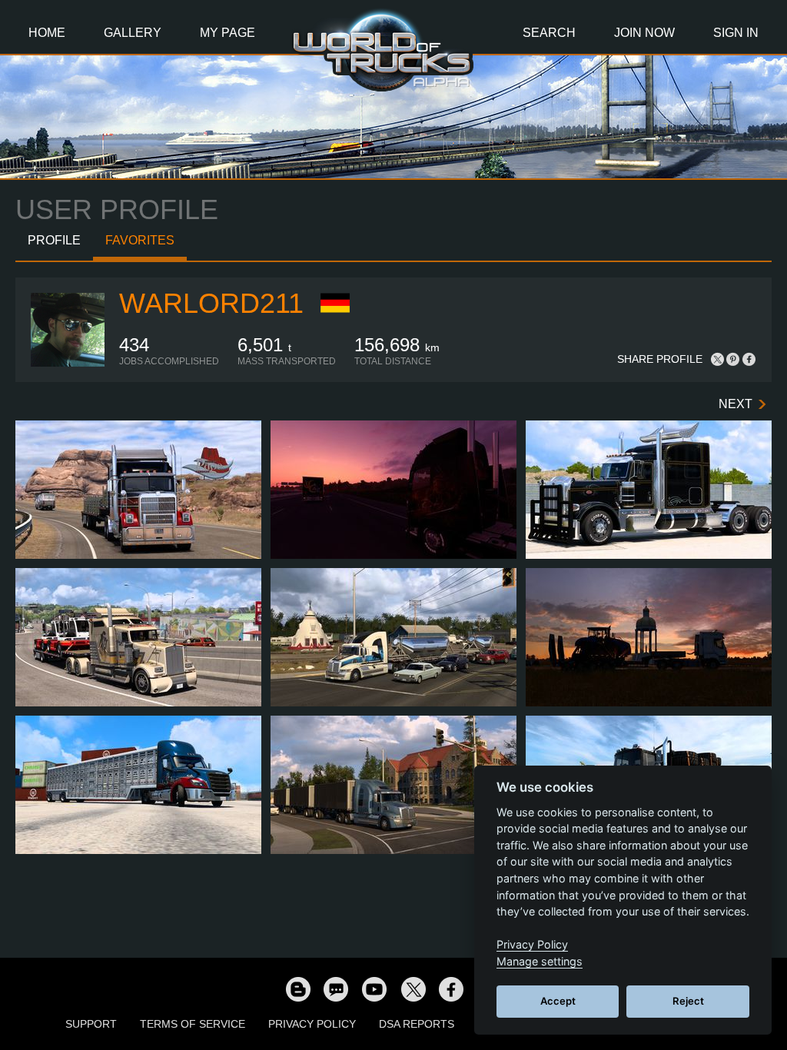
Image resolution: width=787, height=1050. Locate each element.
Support (91, 1024)
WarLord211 (211, 303)
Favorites (139, 240)
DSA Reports (416, 1024)
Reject (688, 1001)
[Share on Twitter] (718, 359)
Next (735, 403)
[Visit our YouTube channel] (374, 988)
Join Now (644, 32)
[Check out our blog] (297, 988)
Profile (54, 240)
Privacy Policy (312, 1024)
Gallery (132, 32)
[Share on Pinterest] (733, 359)
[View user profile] (68, 363)
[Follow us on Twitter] (412, 988)
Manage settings (539, 961)
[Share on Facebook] (748, 359)
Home (46, 32)
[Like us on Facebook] (451, 988)
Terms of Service (192, 1024)
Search (549, 32)
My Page (227, 32)
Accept (558, 1001)
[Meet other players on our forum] (335, 988)
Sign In (736, 32)
